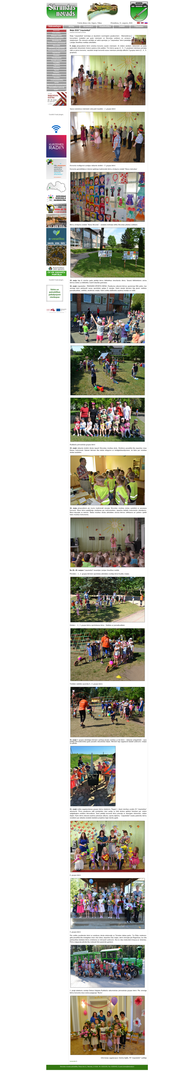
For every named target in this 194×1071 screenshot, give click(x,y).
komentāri (73, 1061)
